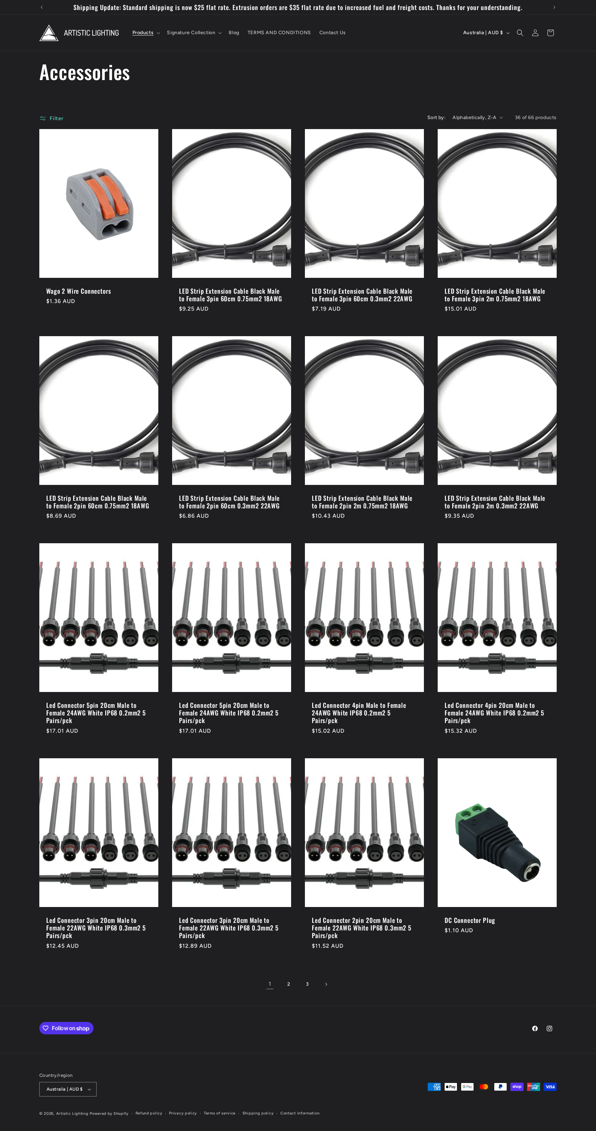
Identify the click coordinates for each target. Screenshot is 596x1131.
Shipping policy (258, 1113)
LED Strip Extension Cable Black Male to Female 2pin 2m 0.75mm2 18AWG (362, 501)
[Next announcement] (554, 7)
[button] (145, 33)
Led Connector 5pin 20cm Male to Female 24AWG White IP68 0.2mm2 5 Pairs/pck (96, 713)
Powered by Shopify (109, 1113)
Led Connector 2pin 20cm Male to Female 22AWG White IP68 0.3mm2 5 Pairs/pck (361, 927)
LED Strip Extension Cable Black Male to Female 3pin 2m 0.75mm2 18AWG (495, 294)
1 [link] (270, 984)
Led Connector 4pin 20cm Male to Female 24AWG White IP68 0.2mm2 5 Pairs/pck (494, 713)
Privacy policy (183, 1113)
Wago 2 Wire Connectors (78, 291)
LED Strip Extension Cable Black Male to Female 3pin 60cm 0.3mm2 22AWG (362, 294)
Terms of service (220, 1113)
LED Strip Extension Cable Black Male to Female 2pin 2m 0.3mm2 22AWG (495, 501)
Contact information (299, 1113)
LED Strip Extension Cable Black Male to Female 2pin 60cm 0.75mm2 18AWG (97, 501)
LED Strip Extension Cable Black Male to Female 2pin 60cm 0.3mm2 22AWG (229, 501)
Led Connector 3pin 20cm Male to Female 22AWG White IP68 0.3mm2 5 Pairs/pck (96, 927)
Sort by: (436, 117)
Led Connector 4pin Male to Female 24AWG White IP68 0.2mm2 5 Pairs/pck (359, 713)
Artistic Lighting (72, 1113)
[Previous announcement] (41, 7)
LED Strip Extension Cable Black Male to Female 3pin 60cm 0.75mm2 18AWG (230, 294)
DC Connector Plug (470, 920)
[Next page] (326, 984)
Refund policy (149, 1113)
